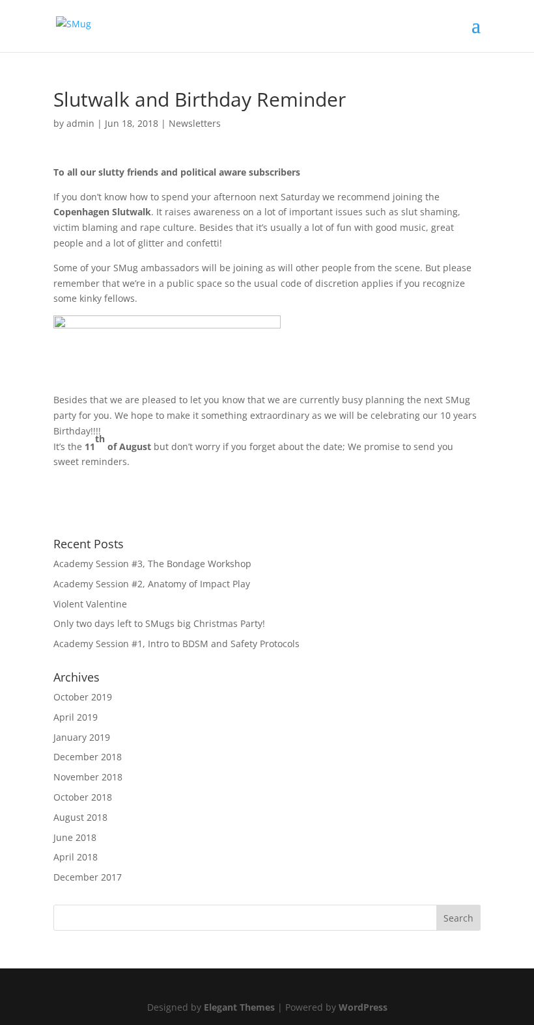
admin (80, 123)
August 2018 (80, 817)
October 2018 (82, 797)
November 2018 (87, 777)
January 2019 (81, 737)
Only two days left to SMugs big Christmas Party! (159, 623)
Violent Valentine (90, 604)
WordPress (363, 1007)
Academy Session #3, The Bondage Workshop (152, 563)
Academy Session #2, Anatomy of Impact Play (151, 584)
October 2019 (82, 697)
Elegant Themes (239, 1007)
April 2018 (75, 857)
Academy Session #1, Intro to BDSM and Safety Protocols (176, 643)
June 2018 (74, 837)
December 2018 (87, 757)
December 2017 (87, 877)
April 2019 (75, 717)
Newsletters (195, 123)
